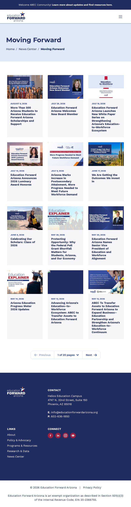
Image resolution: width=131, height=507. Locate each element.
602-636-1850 (60, 416)
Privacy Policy (92, 487)
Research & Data (18, 451)
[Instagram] (65, 435)
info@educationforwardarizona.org (74, 412)
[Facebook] (50, 435)
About (11, 434)
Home (10, 49)
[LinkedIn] (58, 435)
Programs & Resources (22, 445)
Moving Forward (52, 49)
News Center (28, 49)
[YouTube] (73, 435)
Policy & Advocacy (19, 440)
